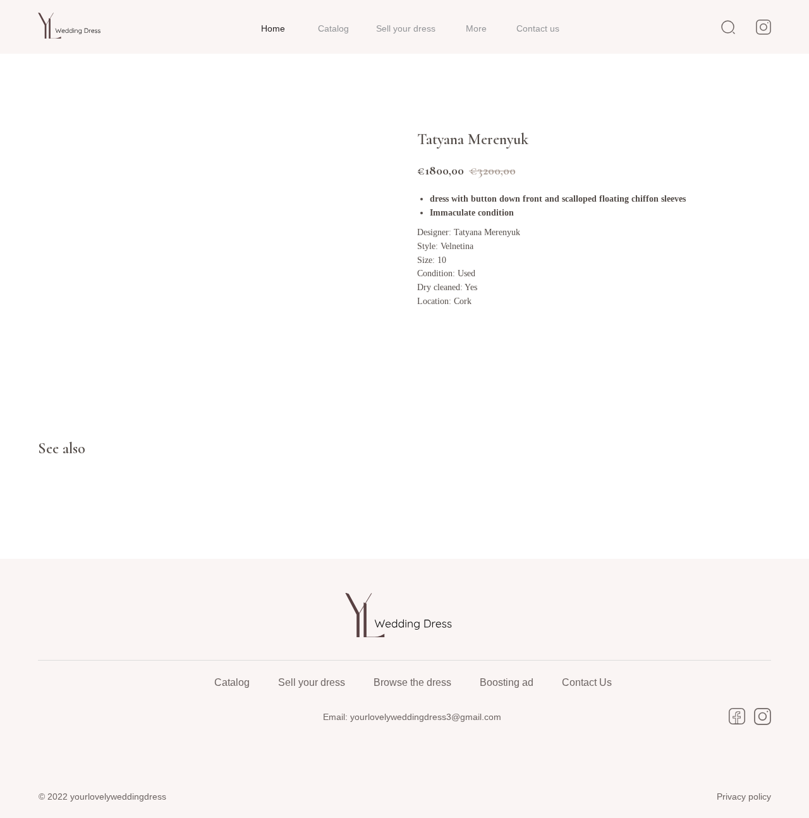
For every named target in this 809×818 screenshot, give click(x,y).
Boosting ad (506, 682)
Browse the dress (412, 682)
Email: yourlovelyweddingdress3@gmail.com (412, 717)
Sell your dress (311, 682)
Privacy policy (744, 796)
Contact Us (587, 682)
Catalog (232, 682)
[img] (73, 26)
